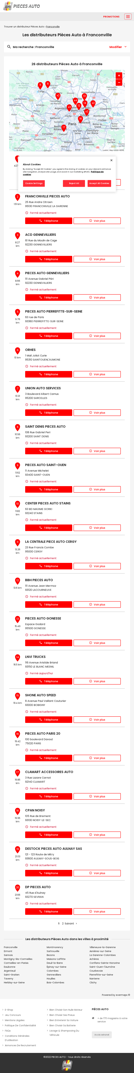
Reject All (74, 183)
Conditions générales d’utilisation (17, 1038)
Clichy (93, 982)
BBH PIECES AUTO (39, 580)
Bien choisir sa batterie (63, 1025)
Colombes (53, 970)
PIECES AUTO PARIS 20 (42, 733)
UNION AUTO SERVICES (43, 388)
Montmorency (55, 947)
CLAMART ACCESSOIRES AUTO (49, 772)
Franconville (10, 947)
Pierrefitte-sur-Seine (101, 974)
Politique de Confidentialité (20, 1025)
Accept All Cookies (99, 183)
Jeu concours (13, 1015)
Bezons (51, 955)
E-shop (9, 1009)
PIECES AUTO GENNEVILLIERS (47, 273)
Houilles (51, 978)
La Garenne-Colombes (103, 955)
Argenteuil (10, 970)
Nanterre (95, 978)
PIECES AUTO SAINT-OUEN (45, 465)
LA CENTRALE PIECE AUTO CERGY (51, 541)
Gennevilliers (54, 974)
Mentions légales (15, 1020)
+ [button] (119, 75)
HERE (121, 150)
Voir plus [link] (99, 221)
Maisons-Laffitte (56, 959)
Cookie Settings (34, 183)
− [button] (119, 82)
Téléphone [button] (51, 221)
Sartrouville (53, 951)
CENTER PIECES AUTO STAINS (48, 503)
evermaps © (123, 995)
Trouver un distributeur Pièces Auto (24, 26)
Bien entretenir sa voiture (64, 1020)
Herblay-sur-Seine (14, 982)
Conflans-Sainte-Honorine (105, 963)
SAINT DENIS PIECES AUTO (45, 426)
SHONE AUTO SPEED (40, 695)
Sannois (8, 955)
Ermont (8, 951)
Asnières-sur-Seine (100, 951)
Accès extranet (101, 1034)
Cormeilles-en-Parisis (16, 963)
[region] (67, 174)
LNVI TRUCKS (35, 656)
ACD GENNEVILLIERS (40, 234)
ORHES (30, 349)
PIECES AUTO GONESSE (43, 618)
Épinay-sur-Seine (56, 966)
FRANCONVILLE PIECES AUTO (47, 196)
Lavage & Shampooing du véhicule (64, 1033)
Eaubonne (9, 966)
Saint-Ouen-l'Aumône (102, 966)
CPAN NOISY (35, 810)
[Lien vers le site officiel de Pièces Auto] (22, 6)
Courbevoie (96, 970)
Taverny (8, 978)
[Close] (111, 160)
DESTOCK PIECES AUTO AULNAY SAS (53, 848)
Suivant (69, 923)
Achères (94, 959)
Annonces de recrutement (20, 1045)
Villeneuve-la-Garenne (103, 947)
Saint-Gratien (11, 974)
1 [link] (58, 923)
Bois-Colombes (55, 982)
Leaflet (105, 150)
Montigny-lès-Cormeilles (18, 959)
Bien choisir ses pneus (62, 1015)
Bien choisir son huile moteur (66, 1009)
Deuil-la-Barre (55, 963)
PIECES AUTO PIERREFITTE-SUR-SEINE (53, 311)
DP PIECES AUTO (38, 887)
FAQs (8, 1030)
